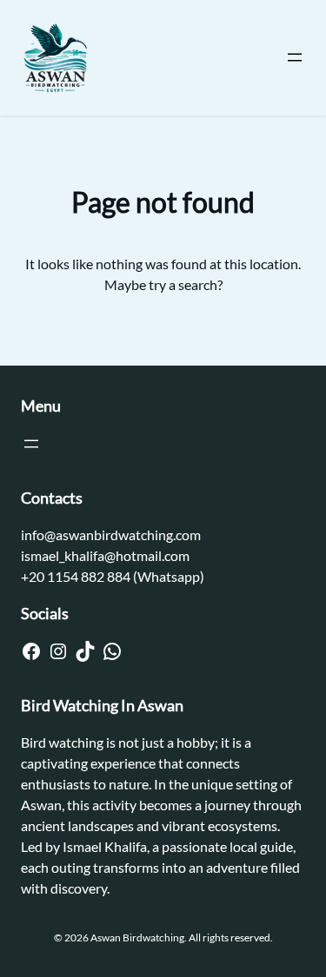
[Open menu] (294, 57)
